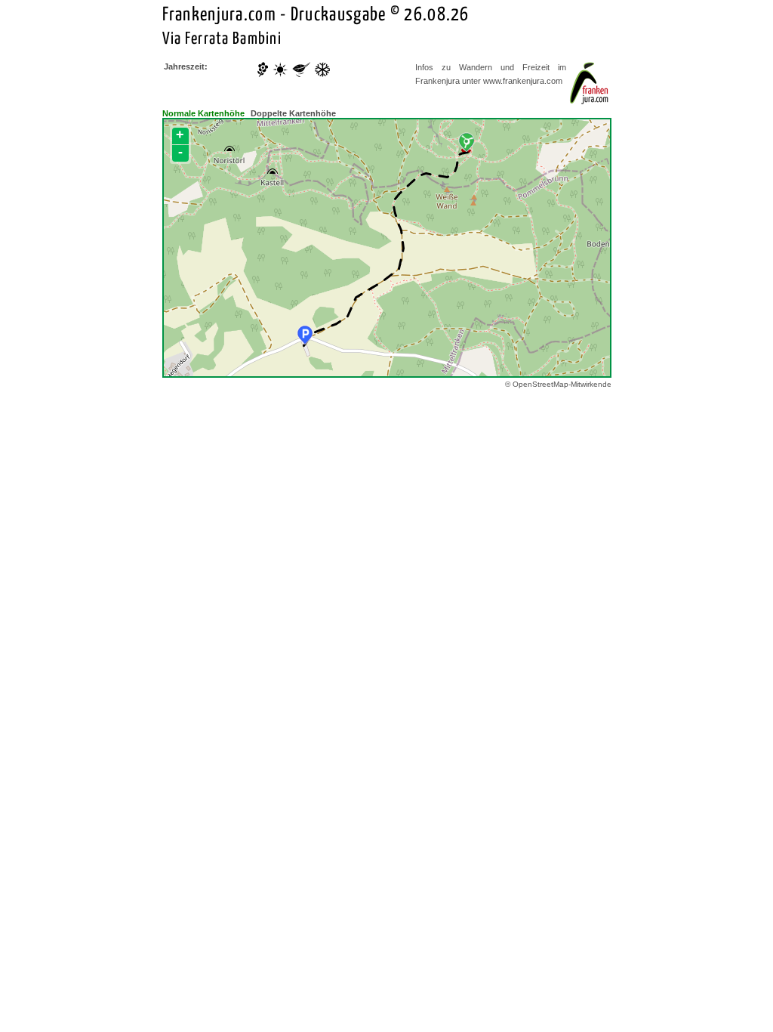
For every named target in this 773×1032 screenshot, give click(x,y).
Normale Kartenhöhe (203, 113)
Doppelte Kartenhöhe (293, 113)
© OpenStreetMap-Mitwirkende (558, 384)
